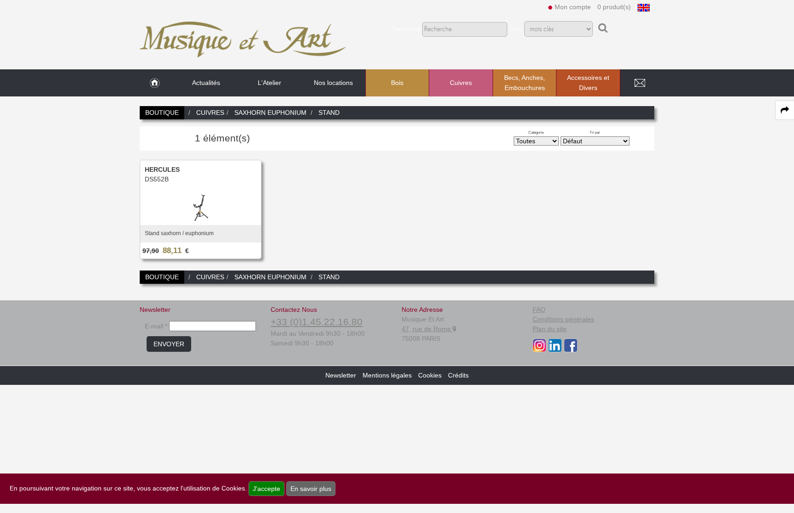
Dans (515, 29)
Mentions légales (387, 375)
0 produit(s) (614, 7)
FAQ (539, 309)
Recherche (406, 29)
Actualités (206, 82)
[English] (643, 7)
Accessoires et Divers (588, 82)
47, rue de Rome (427, 329)
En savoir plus (310, 488)
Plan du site (550, 329)
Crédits (458, 375)
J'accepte (266, 488)
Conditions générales (563, 319)
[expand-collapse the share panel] (785, 110)
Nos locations (333, 82)
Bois (397, 82)
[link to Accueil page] (154, 83)
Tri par (595, 132)
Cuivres (461, 82)
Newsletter (340, 375)
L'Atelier (269, 82)
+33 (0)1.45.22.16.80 (317, 321)
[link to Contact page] (639, 83)
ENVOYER (168, 344)
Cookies (430, 375)
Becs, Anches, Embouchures (524, 82)
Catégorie (536, 132)
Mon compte (573, 7)
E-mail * (156, 326)
